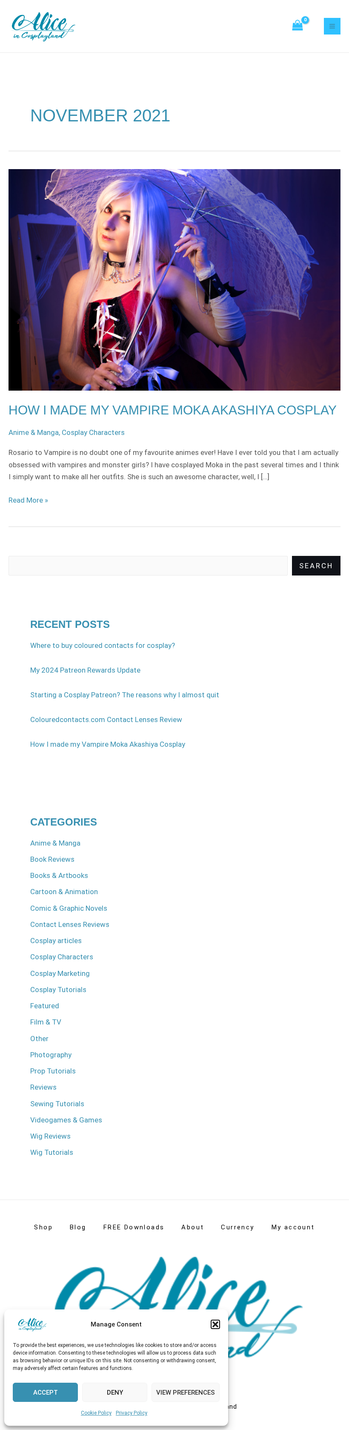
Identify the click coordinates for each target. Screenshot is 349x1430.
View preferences (185, 1392)
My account (293, 1227)
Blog (78, 1227)
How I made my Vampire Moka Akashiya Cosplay (173, 410)
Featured (44, 1005)
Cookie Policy (96, 1413)
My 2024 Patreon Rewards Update (85, 670)
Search (316, 565)
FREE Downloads (134, 1227)
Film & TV (45, 1022)
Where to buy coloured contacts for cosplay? (102, 645)
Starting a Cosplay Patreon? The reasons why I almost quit (124, 695)
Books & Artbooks (59, 875)
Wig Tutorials (51, 1152)
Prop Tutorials (53, 1071)
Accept (45, 1392)
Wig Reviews (50, 1136)
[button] (215, 1324)
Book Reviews (52, 859)
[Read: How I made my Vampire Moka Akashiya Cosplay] (174, 279)
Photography (51, 1054)
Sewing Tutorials (57, 1103)
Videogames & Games (66, 1120)
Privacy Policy (131, 1413)
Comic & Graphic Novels (68, 908)
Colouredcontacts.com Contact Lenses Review (106, 719)
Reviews (43, 1087)
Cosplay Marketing (60, 973)
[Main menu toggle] (332, 26)
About (192, 1227)
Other (39, 1038)
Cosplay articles (56, 940)
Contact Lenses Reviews (69, 924)
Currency (237, 1227)
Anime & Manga (34, 432)
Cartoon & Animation (64, 891)
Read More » (28, 499)
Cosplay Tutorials (58, 989)
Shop (43, 1227)
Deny (115, 1392)
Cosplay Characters (93, 432)
